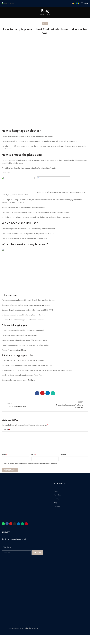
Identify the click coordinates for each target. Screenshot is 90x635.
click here (22, 350)
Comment (6, 430)
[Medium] (22, 523)
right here (45, 305)
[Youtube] (10, 523)
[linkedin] (47, 393)
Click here (31, 380)
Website (64, 455)
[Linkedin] (18, 523)
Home (42, 15)
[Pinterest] (42, 393)
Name (4, 455)
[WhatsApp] (53, 393)
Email (33, 455)
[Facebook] (37, 393)
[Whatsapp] (3, 523)
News (48, 15)
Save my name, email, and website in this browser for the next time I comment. (31, 464)
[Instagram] (14, 523)
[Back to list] (45, 404)
